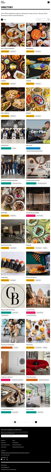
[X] (7, 459)
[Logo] (3, 2)
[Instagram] (4, 459)
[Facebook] (1, 459)
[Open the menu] (49, 2)
